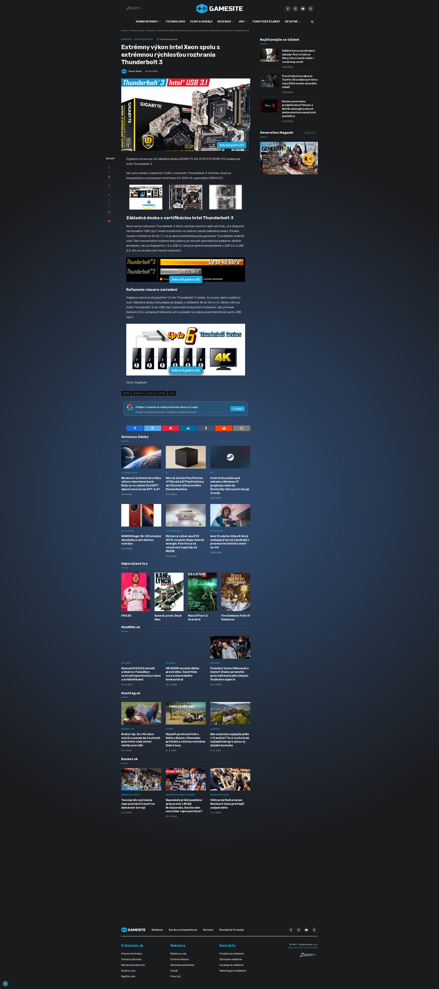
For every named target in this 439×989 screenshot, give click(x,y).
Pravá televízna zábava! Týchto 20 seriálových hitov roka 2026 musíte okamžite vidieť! (300, 82)
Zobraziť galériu (231, 145)
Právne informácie (131, 953)
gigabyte (138, 393)
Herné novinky (137, 30)
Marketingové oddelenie (233, 970)
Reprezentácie (130, 795)
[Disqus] (185, 866)
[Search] (312, 22)
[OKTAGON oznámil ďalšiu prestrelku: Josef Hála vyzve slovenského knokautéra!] (186, 647)
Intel (150, 393)
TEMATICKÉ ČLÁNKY (266, 21)
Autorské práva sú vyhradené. (303, 947)
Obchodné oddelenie (231, 959)
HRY (241, 21)
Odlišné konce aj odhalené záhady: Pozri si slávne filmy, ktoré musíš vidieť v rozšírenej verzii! (298, 56)
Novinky (126, 663)
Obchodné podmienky (182, 965)
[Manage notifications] (5, 983)
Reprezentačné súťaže (180, 795)
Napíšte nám (128, 976)
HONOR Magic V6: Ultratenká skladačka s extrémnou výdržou (141, 540)
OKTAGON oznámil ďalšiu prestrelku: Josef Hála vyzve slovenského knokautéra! (182, 674)
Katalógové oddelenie (232, 965)
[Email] (109, 212)
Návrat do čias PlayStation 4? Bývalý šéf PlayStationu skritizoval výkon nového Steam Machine (185, 483)
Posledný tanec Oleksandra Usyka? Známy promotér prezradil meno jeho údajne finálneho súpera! (229, 674)
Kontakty (228, 945)
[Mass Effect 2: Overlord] (202, 592)
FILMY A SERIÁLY (201, 21)
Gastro (215, 729)
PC (167, 473)
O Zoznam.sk (132, 945)
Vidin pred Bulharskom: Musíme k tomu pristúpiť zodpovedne (227, 803)
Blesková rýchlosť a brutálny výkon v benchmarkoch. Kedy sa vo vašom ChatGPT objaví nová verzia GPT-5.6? (141, 483)
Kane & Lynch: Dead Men (168, 617)
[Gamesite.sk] (219, 8)
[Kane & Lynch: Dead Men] (169, 592)
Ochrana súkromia (131, 959)
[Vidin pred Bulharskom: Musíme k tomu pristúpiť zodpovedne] (230, 779)
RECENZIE (224, 21)
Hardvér (151, 30)
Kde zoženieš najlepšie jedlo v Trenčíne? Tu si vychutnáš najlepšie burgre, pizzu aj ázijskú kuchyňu (229, 740)
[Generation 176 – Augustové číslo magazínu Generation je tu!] (289, 158)
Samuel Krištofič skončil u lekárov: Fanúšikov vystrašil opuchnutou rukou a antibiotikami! (141, 674)
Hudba (170, 729)
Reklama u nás (178, 953)
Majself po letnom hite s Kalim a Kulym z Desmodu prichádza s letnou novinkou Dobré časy (186, 740)
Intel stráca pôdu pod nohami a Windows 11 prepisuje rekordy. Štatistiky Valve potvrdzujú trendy (229, 485)
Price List (175, 976)
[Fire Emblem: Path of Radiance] (235, 592)
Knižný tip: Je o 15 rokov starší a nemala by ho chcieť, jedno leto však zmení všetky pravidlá (140, 740)
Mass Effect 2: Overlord (198, 617)
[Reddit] (109, 220)
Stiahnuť (310, 132)
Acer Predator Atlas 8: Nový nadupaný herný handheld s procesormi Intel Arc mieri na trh (229, 542)
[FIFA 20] (135, 592)
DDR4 (126, 393)
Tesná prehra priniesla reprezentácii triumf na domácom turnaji (138, 803)
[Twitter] (109, 176)
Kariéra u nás (128, 970)
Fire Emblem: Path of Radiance (235, 617)
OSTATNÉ (291, 21)
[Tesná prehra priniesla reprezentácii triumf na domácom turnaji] (141, 779)
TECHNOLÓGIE (175, 21)
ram (172, 393)
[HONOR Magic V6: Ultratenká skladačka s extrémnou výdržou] (141, 515)
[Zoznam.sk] (309, 956)
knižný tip (127, 729)
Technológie (129, 473)
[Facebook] (109, 168)
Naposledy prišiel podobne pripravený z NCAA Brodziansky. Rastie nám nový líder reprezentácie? (184, 805)
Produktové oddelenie (232, 953)
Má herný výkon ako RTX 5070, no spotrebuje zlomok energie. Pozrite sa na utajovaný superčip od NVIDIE (185, 544)
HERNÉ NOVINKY (147, 21)
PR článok (127, 531)
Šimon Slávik (135, 71)
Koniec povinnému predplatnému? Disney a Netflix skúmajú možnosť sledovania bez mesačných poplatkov (299, 109)
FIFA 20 (126, 615)
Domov (124, 30)
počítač (161, 393)
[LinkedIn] (109, 194)
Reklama (177, 945)
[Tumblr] (109, 203)
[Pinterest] (109, 185)
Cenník (174, 970)
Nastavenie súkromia (133, 965)
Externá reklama (179, 959)
